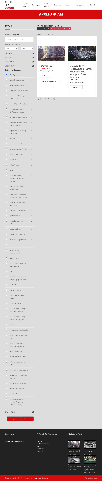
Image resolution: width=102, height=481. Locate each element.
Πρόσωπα (40, 441)
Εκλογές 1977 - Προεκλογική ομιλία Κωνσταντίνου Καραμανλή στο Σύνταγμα (81, 71)
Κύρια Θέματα (46, 5)
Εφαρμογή (27, 419)
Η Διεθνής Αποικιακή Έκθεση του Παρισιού (74, 450)
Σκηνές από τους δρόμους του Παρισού (74, 465)
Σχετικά (68, 5)
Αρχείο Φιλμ (25, 5)
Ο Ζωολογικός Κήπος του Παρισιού (90, 450)
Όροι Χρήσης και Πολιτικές (39, 478)
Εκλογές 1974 (46, 65)
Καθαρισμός (13, 419)
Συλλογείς (57, 5)
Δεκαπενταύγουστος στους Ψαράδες (90, 465)
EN (95, 5)
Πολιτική (45, 76)
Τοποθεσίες (40, 448)
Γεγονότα (40, 451)
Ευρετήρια (36, 5)
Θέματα (39, 446)
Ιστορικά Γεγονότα (49, 81)
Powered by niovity (91, 478)
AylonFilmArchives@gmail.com (14, 441)
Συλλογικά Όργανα (43, 444)
